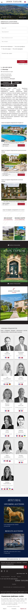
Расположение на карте (7, 71)
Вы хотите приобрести (20, 46)
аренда (17, 82)
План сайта (13, 576)
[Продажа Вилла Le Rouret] (14, 133)
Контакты (19, 576)
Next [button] (24, 134)
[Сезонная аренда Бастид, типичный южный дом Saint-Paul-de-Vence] (14, 191)
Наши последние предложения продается (12, 122)
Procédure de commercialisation (14, 587)
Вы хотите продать (7, 48)
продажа (6, 82)
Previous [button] (4, 134)
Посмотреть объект (21, 145)
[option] (14, 136)
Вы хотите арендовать (18, 48)
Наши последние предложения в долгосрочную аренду (13, 151)
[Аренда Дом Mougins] (14, 162)
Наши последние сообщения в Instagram (13, 209)
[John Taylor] (14, 2)
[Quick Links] (19, 559)
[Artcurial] (22, 17)
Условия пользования (5, 576)
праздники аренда (8, 85)
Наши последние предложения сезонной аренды (12, 180)
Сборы (14, 584)
